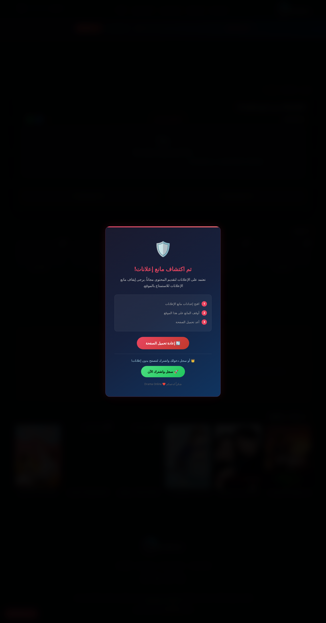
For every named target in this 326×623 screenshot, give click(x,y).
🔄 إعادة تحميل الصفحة (163, 343)
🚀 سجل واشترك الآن (163, 371)
